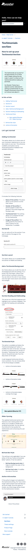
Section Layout (10, 106)
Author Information (11, 125)
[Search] (24, 23)
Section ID (9, 103)
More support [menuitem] (6, 534)
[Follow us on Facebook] (18, 544)
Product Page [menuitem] (8, 527)
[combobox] (12, 23)
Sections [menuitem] (7, 521)
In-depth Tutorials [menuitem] (8, 518)
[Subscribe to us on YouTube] (25, 544)
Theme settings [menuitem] (9, 524)
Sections (17, 38)
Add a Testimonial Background (15, 109)
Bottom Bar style (11, 122)
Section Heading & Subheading (15, 111)
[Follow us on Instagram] (21, 544)
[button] (25, 514)
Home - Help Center (7, 35)
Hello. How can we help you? (12, 19)
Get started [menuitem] (6, 514)
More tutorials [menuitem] (8, 531)
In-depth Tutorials (7, 38)
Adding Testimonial (11, 101)
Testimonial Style (11, 114)
